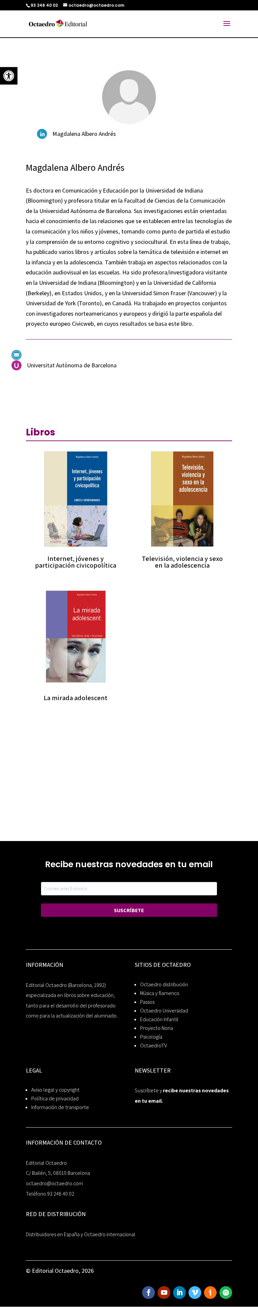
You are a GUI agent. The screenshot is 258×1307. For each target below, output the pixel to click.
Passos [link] (147, 1001)
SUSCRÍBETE (129, 910)
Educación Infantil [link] (159, 1019)
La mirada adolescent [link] (76, 697)
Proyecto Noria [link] (156, 1028)
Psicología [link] (151, 1036)
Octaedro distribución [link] (164, 984)
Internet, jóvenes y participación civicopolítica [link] (75, 562)
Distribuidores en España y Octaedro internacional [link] (80, 1234)
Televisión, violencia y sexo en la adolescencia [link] (182, 562)
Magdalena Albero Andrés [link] (84, 134)
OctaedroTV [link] (153, 1045)
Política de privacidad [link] (55, 1098)
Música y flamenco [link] (159, 993)
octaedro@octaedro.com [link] (54, 1183)
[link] (8, 76)
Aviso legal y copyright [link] (55, 1089)
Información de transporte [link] (60, 1107)
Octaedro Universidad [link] (164, 1010)
